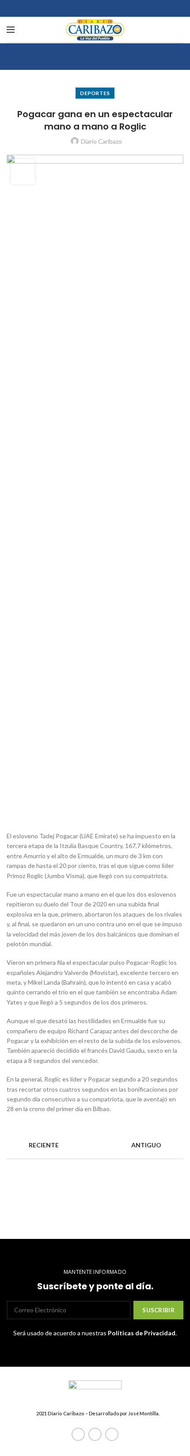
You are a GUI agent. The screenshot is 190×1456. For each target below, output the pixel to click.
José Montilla (143, 1413)
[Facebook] (78, 1434)
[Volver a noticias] (95, 1145)
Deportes (95, 93)
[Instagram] (111, 1434)
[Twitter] (95, 1434)
